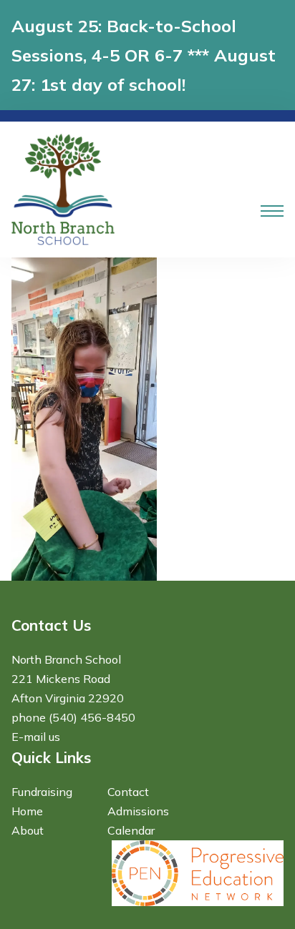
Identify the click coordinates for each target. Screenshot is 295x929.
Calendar (131, 830)
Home (27, 811)
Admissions (138, 811)
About (27, 830)
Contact (128, 792)
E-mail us (35, 736)
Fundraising (41, 792)
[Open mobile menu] (272, 211)
